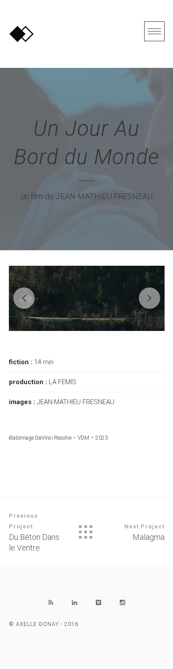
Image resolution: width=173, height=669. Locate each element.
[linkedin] (74, 602)
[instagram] (122, 602)
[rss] (50, 602)
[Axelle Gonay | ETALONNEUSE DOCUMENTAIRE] (21, 34)
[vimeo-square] (98, 602)
